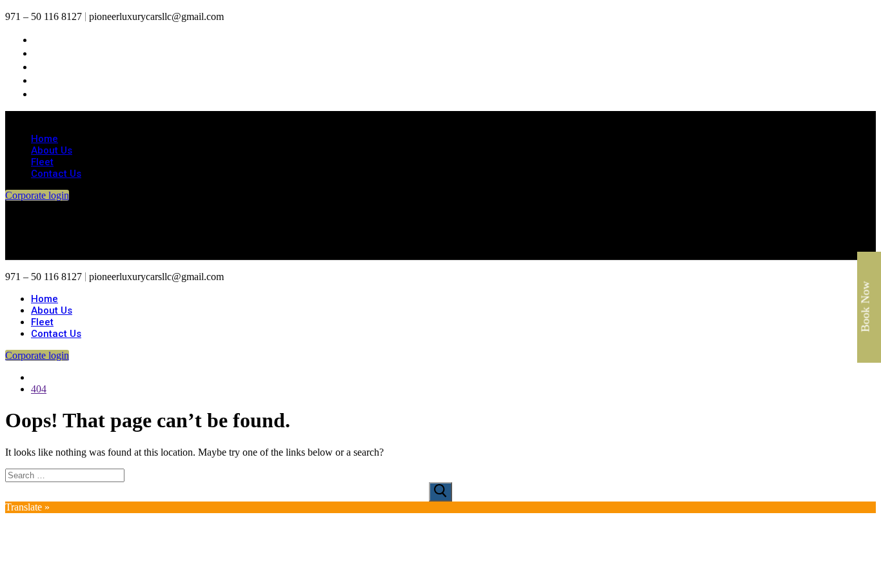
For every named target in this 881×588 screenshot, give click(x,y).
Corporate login (37, 195)
